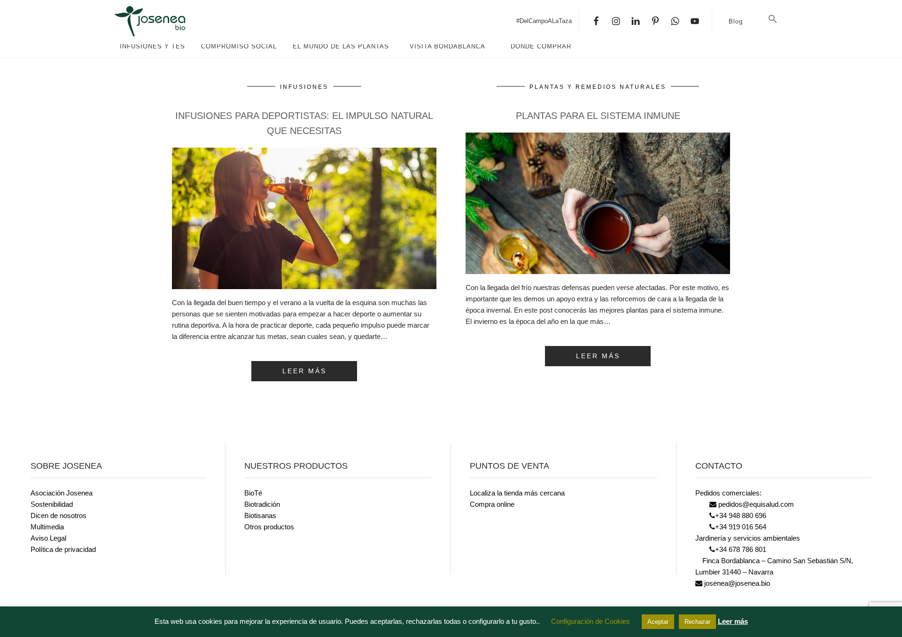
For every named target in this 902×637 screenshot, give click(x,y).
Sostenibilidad (52, 504)
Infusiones (304, 87)
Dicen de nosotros (58, 515)
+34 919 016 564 (740, 527)
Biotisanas (260, 515)
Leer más (733, 621)
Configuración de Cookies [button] (590, 621)
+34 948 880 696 (740, 515)
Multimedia (47, 527)
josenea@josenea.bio (736, 583)
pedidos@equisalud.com (755, 504)
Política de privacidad (63, 549)
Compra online (492, 504)
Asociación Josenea (62, 493)
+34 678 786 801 (740, 549)
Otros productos (269, 527)
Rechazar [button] (697, 621)
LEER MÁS (304, 371)
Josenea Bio (183, 21)
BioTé (253, 493)
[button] (772, 19)
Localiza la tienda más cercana (517, 493)
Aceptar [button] (658, 621)
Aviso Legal (48, 538)
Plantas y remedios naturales (597, 87)
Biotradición (262, 504)
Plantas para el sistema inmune (598, 115)
